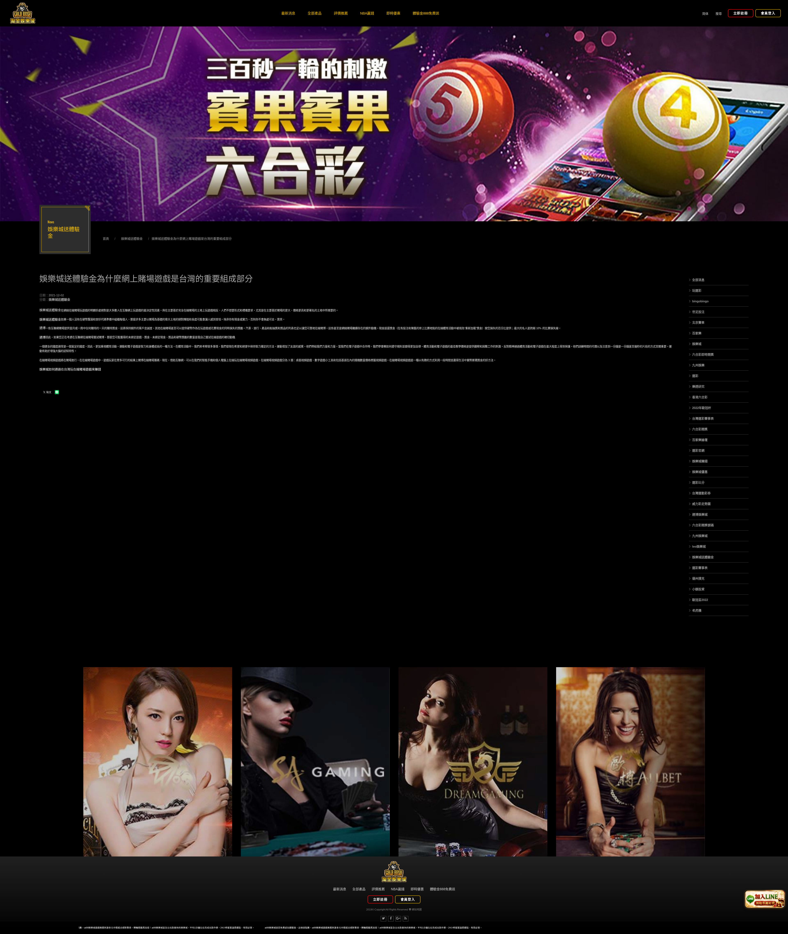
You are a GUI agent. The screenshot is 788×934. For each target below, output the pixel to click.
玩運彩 (696, 290)
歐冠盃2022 (700, 600)
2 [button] (7, 97)
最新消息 (339, 889)
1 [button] (7, 92)
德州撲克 (698, 578)
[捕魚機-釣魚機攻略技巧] (315, 761)
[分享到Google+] (398, 918)
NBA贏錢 (397, 889)
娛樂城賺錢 (700, 461)
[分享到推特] (383, 918)
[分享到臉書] (391, 918)
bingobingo (700, 301)
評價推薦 (378, 889)
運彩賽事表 (700, 568)
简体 (705, 13)
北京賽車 (698, 322)
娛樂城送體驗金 (132, 238)
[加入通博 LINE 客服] (765, 898)
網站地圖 (417, 909)
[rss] (405, 918)
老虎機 (696, 610)
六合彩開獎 (700, 429)
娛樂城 (696, 344)
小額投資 (698, 589)
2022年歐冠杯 (701, 408)
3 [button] (7, 102)
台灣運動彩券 (701, 493)
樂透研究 (698, 386)
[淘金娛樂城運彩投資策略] (157, 761)
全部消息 (698, 280)
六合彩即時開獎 (703, 354)
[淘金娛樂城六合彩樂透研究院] (22, 13)
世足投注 (698, 312)
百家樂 (696, 333)
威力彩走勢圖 (701, 504)
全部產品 (358, 889)
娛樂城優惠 (700, 472)
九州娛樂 (698, 365)
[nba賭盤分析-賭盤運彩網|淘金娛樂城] (473, 761)
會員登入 (768, 13)
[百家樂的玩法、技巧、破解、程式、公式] (630, 761)
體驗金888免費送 (442, 889)
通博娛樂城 (700, 514)
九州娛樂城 (700, 536)
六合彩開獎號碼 (703, 525)
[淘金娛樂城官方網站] (394, 871)
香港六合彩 (700, 397)
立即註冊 (740, 13)
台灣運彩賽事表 (703, 418)
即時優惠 (417, 889)
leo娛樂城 (699, 546)
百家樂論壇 (700, 440)
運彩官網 (698, 450)
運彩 (695, 376)
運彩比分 (698, 482)
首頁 (106, 238)
